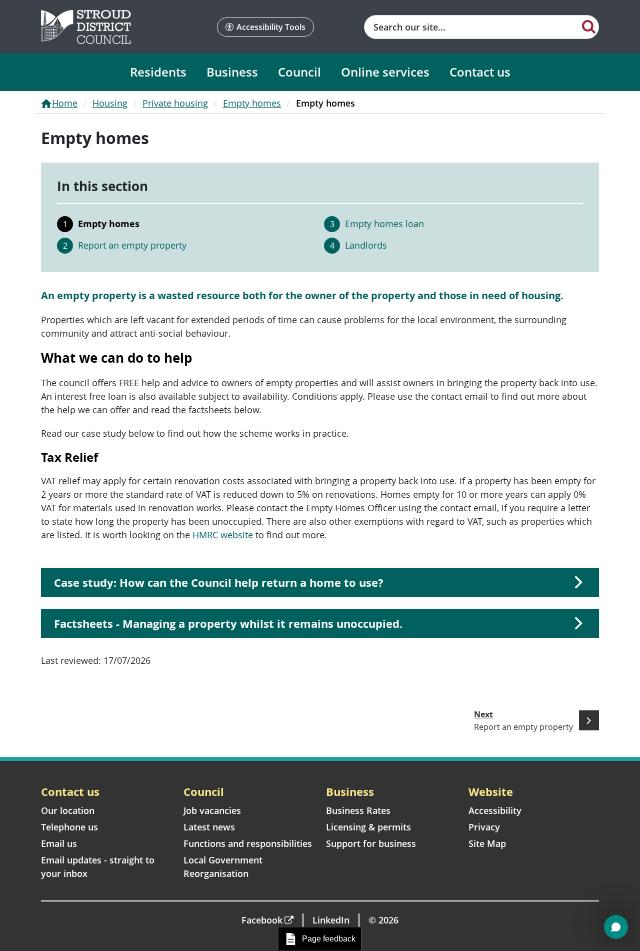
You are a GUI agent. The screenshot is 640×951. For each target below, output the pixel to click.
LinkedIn (331, 920)
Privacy (484, 827)
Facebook (262, 920)
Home (65, 103)
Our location (67, 810)
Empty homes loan (384, 224)
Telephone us (69, 827)
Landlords (366, 245)
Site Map (487, 843)
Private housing (175, 103)
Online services (385, 72)
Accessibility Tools (271, 27)
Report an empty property (132, 245)
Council (299, 72)
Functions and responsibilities (248, 843)
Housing (110, 103)
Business (232, 72)
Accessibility (495, 810)
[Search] (588, 26)
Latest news (209, 827)
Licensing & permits (368, 827)
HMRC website (222, 535)
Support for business (371, 843)
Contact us (480, 72)
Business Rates (358, 810)
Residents (158, 72)
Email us (59, 843)
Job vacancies (212, 810)
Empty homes (252, 103)
